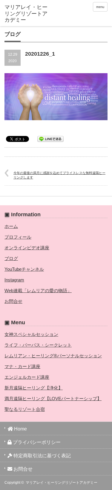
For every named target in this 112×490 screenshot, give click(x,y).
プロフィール (17, 236)
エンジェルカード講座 (26, 377)
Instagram (14, 279)
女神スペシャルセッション (31, 334)
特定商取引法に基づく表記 (41, 455)
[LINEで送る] (50, 138)
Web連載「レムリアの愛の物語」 (38, 290)
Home (20, 428)
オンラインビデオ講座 (26, 247)
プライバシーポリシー (36, 442)
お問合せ (13, 301)
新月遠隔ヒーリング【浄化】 (33, 387)
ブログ (11, 258)
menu (100, 7)
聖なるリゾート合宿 (24, 409)
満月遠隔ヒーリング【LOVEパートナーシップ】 (53, 398)
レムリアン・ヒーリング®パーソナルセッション (53, 355)
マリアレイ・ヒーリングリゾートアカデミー (61, 482)
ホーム (11, 226)
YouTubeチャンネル (24, 269)
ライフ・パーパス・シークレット (38, 344)
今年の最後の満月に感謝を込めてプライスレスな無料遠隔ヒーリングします (59, 175)
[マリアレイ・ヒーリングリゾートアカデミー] (26, 14)
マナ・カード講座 (22, 366)
